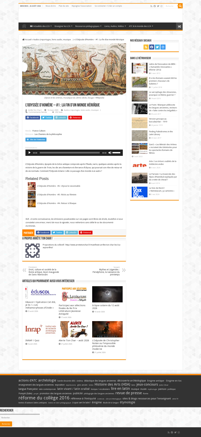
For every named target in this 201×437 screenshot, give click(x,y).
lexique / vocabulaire (100, 389)
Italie (133, 385)
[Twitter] (158, 6)
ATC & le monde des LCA (140, 26)
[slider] (116, 152)
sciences (100, 399)
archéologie (47, 380)
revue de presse (128, 393)
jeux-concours (147, 384)
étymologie (127, 402)
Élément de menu (24, 25)
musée (143, 389)
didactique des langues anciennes (100, 380)
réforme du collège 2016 (44, 398)
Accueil (28, 39)
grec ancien (82, 385)
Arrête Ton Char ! (35, 110)
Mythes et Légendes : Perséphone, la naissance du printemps (106, 271)
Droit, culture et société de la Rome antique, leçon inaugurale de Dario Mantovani (44, 271)
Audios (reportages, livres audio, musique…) (53, 39)
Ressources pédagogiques (87, 26)
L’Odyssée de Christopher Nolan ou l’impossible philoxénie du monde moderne (106, 344)
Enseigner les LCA (62, 26)
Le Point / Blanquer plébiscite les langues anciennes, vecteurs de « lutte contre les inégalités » (163, 108)
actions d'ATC (28, 380)
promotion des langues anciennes (56, 393)
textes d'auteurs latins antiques (33, 402)
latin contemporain (47, 389)
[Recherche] (180, 6)
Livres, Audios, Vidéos (114, 26)
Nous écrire (51, 6)
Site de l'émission (37, 139)
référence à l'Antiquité (83, 398)
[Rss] (151, 6)
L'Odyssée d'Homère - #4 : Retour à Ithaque (56, 203)
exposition (60, 385)
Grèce (91, 385)
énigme (97, 402)
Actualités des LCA (41, 26)
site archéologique (113, 399)
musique (135, 389)
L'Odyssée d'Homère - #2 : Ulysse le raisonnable (58, 186)
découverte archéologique (131, 380)
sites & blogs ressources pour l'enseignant (146, 398)
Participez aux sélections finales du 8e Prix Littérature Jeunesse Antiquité (72, 309)
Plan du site (64, 6)
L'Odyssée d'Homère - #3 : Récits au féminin (56, 194)
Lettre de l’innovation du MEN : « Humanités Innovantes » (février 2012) (162, 67)
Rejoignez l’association (82, 6)
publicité (78, 393)
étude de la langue (111, 403)
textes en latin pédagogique (59, 403)
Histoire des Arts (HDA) (112, 384)
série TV (175, 399)
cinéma (79, 381)
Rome (145, 393)
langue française (28, 388)
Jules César (163, 385)
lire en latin (120, 388)
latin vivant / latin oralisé (73, 388)
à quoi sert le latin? (81, 402)
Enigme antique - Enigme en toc (164, 380)
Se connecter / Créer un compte (108, 6)
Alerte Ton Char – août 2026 (74, 340)
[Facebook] (154, 6)
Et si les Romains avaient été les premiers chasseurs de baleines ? (163, 81)
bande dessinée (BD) (66, 381)
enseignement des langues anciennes (36, 385)
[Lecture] (29, 152)
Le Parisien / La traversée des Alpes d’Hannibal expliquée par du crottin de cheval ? (163, 177)
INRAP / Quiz (32, 340)
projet (36, 394)
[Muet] (109, 152)
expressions (71, 385)
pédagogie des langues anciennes (99, 393)
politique (172, 389)
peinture (162, 389)
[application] (74, 153)
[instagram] (161, 6)
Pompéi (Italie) (25, 393)
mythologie (152, 389)
